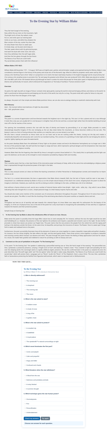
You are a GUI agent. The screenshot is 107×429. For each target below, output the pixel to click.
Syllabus (19, 12)
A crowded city (31, 328)
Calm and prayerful (32, 356)
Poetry (29, 12)
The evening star (32, 290)
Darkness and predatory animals (37, 380)
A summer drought (32, 389)
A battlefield (30, 332)
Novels (53, 12)
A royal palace (31, 337)
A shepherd (30, 285)
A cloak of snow (31, 309)
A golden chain (31, 318)
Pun (27, 403)
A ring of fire (30, 313)
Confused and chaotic (33, 365)
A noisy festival (31, 384)
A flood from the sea (33, 375)
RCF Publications (79, 12)
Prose (45, 12)
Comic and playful (32, 352)
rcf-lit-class (95, 12)
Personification (31, 408)
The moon (29, 294)
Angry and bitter (31, 361)
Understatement (31, 412)
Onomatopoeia (31, 399)
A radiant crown (31, 304)
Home (10, 12)
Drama (37, 12)
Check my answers (32, 418)
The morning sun (32, 281)
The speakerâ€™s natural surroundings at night (42, 341)
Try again (45, 418)
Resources (64, 12)
